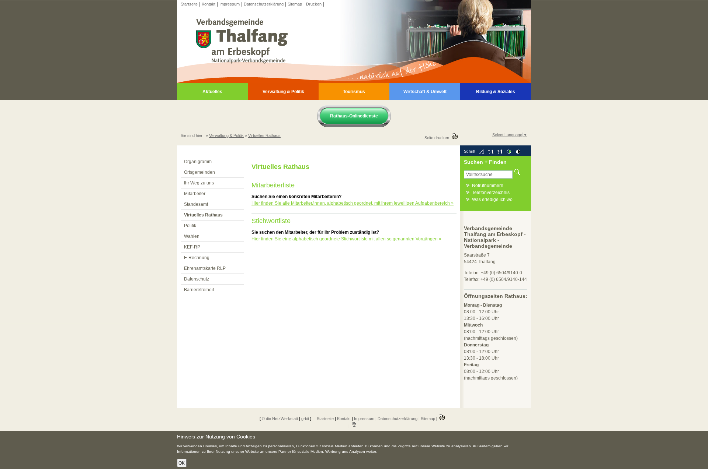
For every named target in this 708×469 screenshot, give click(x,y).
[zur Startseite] (354, 81)
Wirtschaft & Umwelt (425, 91)
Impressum (229, 4)
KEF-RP (192, 247)
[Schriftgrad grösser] (499, 151)
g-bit (305, 418)
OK (181, 463)
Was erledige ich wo (492, 199)
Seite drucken (437, 137)
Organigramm (198, 161)
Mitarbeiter (194, 193)
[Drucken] (441, 418)
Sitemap (295, 4)
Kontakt (208, 4)
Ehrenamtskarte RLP (205, 268)
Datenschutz (196, 279)
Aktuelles (212, 91)
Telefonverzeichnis (491, 192)
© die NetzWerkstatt (280, 418)
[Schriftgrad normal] (490, 151)
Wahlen (191, 236)
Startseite (189, 4)
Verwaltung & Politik (283, 91)
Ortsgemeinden (199, 172)
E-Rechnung (196, 257)
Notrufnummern (487, 185)
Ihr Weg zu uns (199, 183)
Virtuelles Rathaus (264, 135)
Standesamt (196, 204)
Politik (190, 225)
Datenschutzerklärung (264, 4)
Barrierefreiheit (199, 289)
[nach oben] (354, 426)
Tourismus (354, 91)
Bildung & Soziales (495, 91)
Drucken (314, 4)
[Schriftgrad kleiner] (481, 151)
